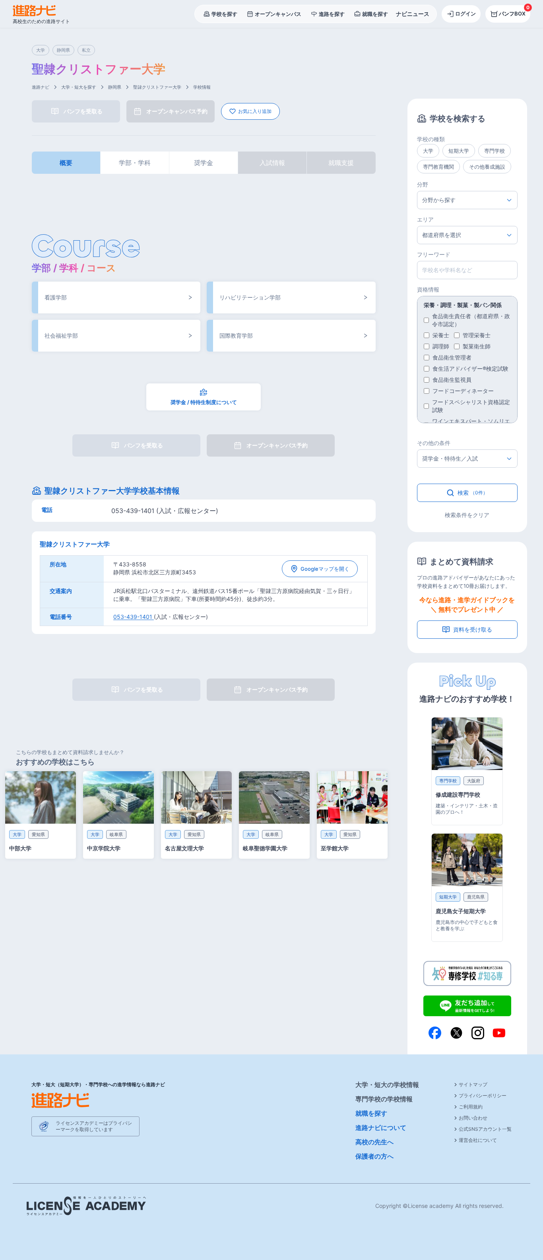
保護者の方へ (374, 1156)
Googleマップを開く (325, 569)
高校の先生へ (374, 1142)
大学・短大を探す (78, 87)
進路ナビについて (380, 1128)
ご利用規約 (471, 1107)
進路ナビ (40, 87)
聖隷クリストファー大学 (157, 87)
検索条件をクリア (467, 514)
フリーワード (433, 254)
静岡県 (114, 87)
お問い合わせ (473, 1118)
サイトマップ (473, 1084)
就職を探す (371, 1113)
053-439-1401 (133, 616)
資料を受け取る (472, 629)
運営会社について (478, 1140)
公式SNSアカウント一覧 (485, 1129)
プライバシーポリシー (482, 1096)
